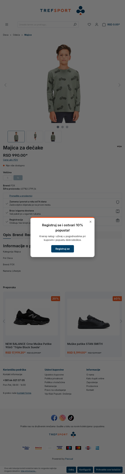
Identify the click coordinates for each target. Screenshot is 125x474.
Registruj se (62, 248)
